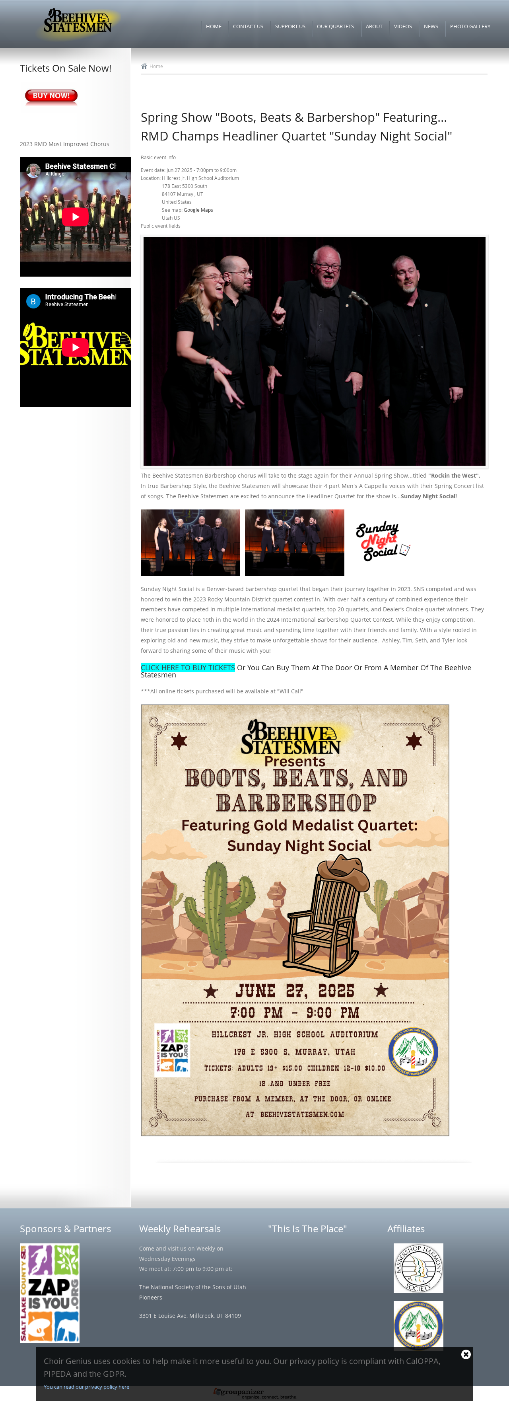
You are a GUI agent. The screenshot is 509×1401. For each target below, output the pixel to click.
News (431, 26)
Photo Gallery (470, 26)
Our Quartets (335, 26)
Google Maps (198, 210)
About (374, 26)
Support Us (290, 26)
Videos (403, 26)
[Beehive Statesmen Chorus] (77, 42)
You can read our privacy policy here (86, 1386)
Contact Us (248, 26)
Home (213, 26)
